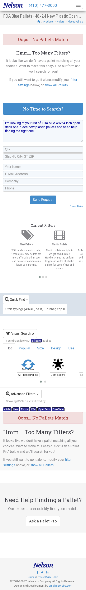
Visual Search (20, 334)
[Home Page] (38, 21)
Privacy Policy (76, 206)
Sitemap (32, 577)
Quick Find (17, 300)
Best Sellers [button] (58, 374)
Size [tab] (40, 348)
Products (48, 21)
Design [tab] (56, 348)
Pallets (60, 21)
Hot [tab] (9, 348)
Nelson (13, 5)
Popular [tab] (24, 348)
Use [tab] (71, 348)
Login (55, 577)
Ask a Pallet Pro (43, 521)
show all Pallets (56, 85)
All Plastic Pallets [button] (28, 374)
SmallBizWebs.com (60, 585)
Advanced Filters (22, 394)
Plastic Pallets (75, 21)
